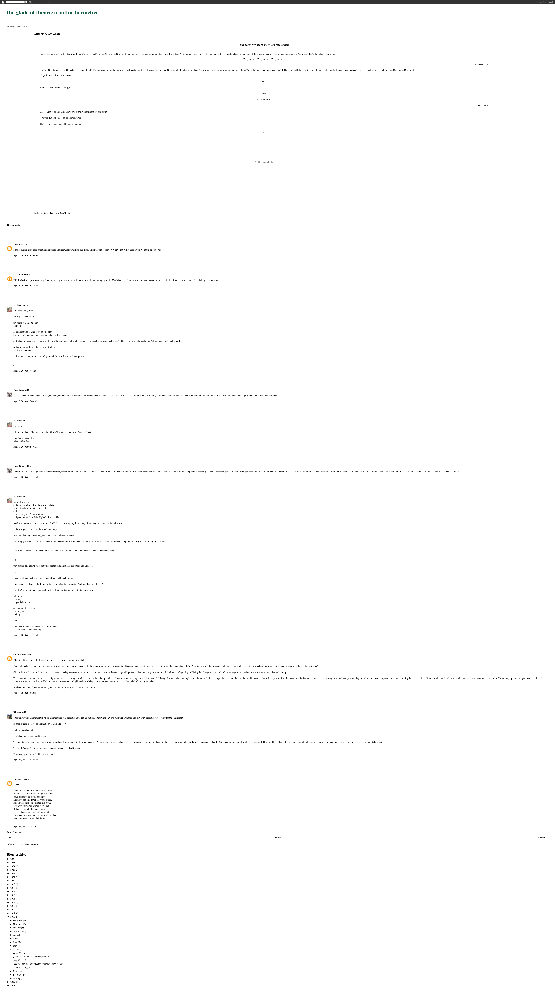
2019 (13, 884)
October (17, 927)
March (16, 970)
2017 (13, 891)
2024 (13, 866)
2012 (13, 909)
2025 (13, 862)
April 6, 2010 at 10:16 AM (25, 255)
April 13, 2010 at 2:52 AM (25, 759)
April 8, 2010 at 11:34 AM (25, 634)
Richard (17, 712)
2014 (13, 902)
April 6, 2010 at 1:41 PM (24, 370)
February (17, 974)
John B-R (18, 244)
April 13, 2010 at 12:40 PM (25, 826)
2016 (13, 895)
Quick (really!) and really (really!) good (31, 956)
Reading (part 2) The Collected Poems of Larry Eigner (37, 963)
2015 (13, 898)
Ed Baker (18, 305)
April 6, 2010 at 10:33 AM (25, 285)
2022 (13, 873)
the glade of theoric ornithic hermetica (53, 12)
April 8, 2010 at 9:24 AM (25, 401)
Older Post (543, 837)
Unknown (18, 779)
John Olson (19, 390)
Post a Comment (14, 832)
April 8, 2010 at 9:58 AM (25, 446)
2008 (13, 985)
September (18, 931)
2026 (13, 858)
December (18, 920)
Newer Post (12, 837)
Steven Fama (19, 274)
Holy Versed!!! (19, 960)
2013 (13, 905)
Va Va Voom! (19, 952)
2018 (13, 887)
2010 (13, 916)
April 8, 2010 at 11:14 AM (25, 476)
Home (278, 837)
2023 (13, 869)
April (15, 949)
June (15, 942)
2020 (13, 880)
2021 (13, 876)
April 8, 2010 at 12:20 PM (25, 692)
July (15, 938)
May (15, 945)
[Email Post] (68, 212)
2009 (13, 981)
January (17, 978)
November (18, 923)
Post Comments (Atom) (30, 844)
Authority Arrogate (21, 967)
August (16, 934)
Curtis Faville (19, 654)
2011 (13, 913)
